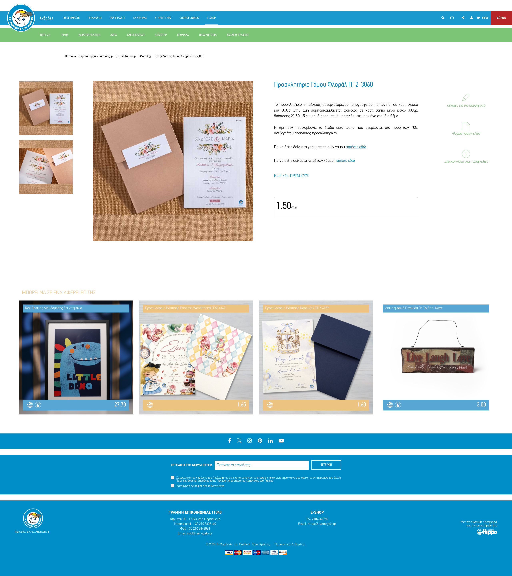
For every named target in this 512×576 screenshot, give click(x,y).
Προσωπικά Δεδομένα (289, 544)
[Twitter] (239, 441)
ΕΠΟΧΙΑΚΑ (183, 35)
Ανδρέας (47, 18)
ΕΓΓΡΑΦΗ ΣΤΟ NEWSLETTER (191, 465)
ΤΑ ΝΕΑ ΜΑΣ (140, 18)
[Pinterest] (260, 441)
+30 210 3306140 (204, 524)
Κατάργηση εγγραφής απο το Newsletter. (200, 486)
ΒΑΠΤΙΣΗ (45, 35)
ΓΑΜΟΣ (64, 35)
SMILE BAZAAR (135, 35)
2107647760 (320, 519)
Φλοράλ (143, 56)
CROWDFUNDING (189, 18)
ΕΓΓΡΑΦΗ (326, 464)
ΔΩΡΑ (113, 35)
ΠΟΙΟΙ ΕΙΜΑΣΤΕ (71, 18)
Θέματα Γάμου (124, 56)
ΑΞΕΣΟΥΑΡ (161, 35)
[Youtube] (281, 441)
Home (69, 56)
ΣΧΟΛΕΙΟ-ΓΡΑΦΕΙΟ (237, 35)
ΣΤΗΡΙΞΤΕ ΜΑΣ (163, 18)
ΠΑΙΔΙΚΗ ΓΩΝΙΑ (208, 35)
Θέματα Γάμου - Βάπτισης (94, 56)
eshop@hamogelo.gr (321, 524)
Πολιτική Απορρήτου (229, 480)
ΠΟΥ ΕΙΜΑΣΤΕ (117, 18)
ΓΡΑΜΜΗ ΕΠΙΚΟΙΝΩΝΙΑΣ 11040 (195, 513)
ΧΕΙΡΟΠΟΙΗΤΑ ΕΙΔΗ (89, 35)
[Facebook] (229, 441)
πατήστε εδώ (356, 147)
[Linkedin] (270, 441)
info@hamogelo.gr (199, 533)
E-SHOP (211, 18)
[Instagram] (249, 441)
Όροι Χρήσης (261, 544)
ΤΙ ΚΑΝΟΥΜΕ (95, 18)
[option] (46, 110)
